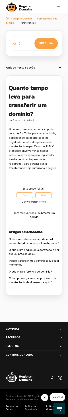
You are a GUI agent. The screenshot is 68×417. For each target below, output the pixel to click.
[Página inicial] (20, 7)
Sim (25, 195)
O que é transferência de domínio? (30, 271)
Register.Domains (22, 18)
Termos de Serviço (12, 408)
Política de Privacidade (31, 408)
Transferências (27, 22)
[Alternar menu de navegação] (58, 6)
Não (43, 195)
